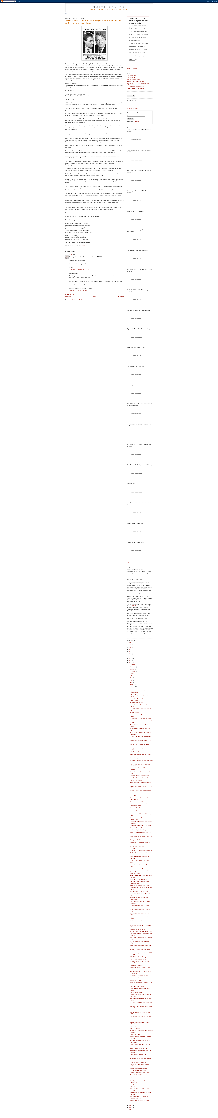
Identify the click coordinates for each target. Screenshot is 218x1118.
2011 (130, 660)
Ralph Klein (132, 862)
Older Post (121, 296)
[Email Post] (86, 245)
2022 (130, 642)
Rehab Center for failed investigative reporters (141, 850)
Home (94, 296)
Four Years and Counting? (136, 780)
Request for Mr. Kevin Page (136, 827)
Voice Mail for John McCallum (137, 986)
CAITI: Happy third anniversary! (137, 965)
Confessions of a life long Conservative (139, 978)
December (133, 664)
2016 (130, 649)
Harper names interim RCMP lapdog (138, 801)
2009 (130, 1105)
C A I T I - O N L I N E (109, 7)
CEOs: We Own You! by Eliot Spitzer (139, 957)
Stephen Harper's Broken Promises (135, 88)
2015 (130, 651)
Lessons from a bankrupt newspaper (139, 975)
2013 (130, 656)
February (132, 686)
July (131, 675)
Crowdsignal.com (132, 61)
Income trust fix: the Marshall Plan (138, 959)
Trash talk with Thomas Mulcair (137, 929)
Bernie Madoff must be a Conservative (139, 775)
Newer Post (68, 296)
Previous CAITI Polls (132, 68)
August (132, 673)
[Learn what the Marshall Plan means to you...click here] (66, 14)
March (132, 684)
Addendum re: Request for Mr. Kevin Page (140, 825)
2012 (130, 658)
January (132, 689)
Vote (130, 59)
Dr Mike (71, 254)
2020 (130, 645)
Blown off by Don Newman (136, 992)
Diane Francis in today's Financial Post (139, 885)
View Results (134, 59)
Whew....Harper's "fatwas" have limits (139, 1048)
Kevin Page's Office (135, 873)
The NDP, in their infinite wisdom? (138, 807)
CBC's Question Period (135, 752)
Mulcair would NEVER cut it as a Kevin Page (141, 923)
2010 (130, 662)
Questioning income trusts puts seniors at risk (141, 871)
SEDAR (134, 606)
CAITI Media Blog (131, 77)
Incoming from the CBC (135, 1020)
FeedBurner (137, 121)
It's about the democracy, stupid (138, 1070)
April (131, 682)
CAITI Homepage (131, 75)
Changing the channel (135, 1034)
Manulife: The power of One (136, 980)
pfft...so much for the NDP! (136, 702)
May (131, 680)
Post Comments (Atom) (78, 299)
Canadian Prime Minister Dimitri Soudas (139, 1072)
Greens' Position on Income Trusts (135, 81)
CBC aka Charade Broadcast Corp (138, 1068)
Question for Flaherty (135, 712)
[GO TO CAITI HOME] (127, 14)
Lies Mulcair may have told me (137, 920)
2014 (130, 653)
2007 (130, 1109)
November (133, 667)
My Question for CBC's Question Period (139, 1074)
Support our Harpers (135, 973)
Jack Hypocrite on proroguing (137, 846)
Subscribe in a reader (132, 108)
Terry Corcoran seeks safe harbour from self (140, 971)
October (132, 669)
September (133, 671)
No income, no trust (134, 1010)
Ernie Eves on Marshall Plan (137, 868)
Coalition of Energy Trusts (133, 79)
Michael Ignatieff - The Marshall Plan (139, 891)
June (131, 678)
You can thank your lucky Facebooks (139, 758)
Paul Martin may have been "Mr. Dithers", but (141, 860)
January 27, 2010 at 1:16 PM (78, 290)
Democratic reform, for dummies (138, 1062)
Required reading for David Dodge (138, 830)
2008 (130, 1107)
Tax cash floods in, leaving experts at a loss (141, 931)
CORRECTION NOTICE (136, 1028)
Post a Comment (69, 294)
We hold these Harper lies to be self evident (140, 718)
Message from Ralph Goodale (137, 840)
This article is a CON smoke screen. (139, 879)
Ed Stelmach (133, 848)
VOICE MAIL (133, 1026)
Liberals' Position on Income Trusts (135, 86)
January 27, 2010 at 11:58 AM (79, 269)
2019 (130, 647)
